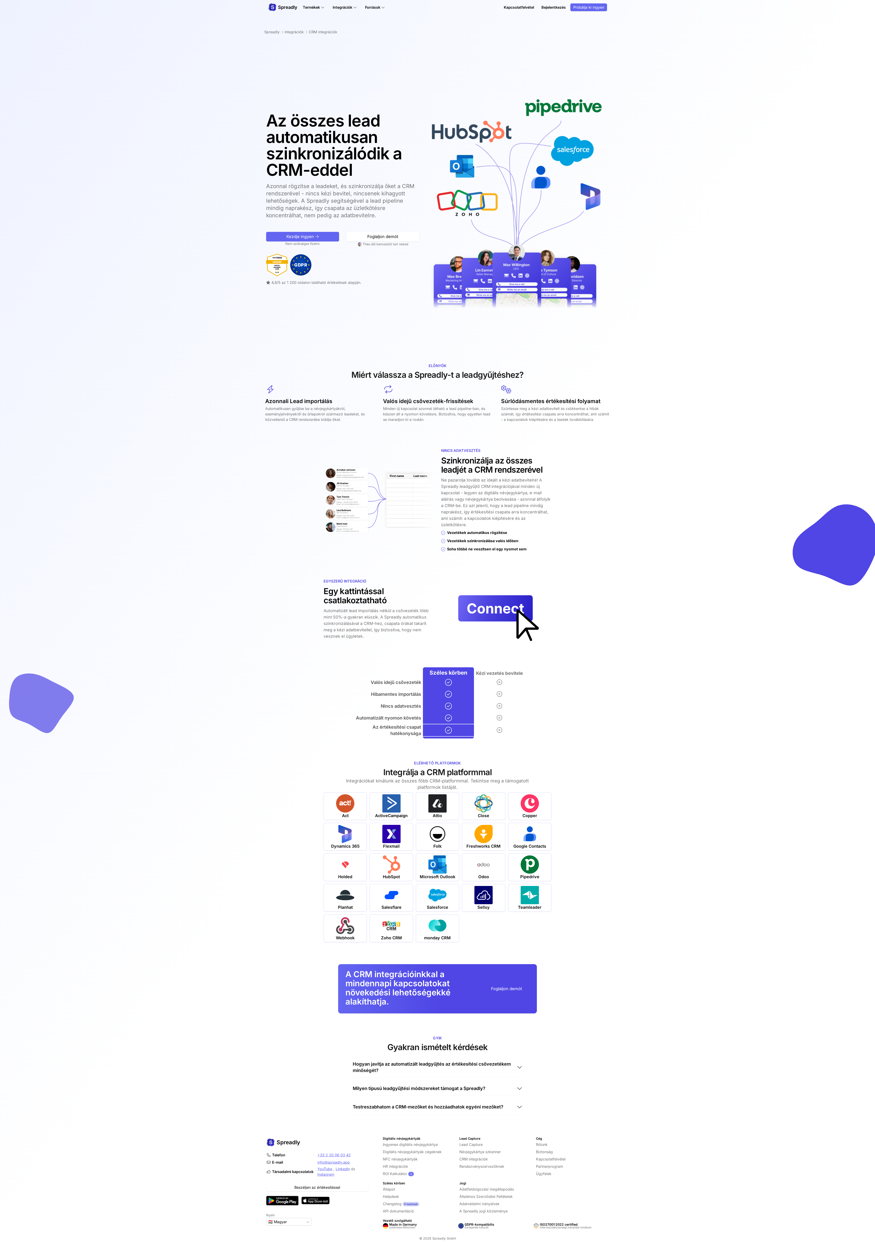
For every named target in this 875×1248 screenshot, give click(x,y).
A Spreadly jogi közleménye (483, 1211)
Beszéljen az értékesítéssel (317, 1187)
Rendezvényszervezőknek (481, 1166)
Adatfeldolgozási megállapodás (486, 1189)
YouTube (324, 1169)
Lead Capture (471, 1144)
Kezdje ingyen (300, 236)
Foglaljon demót (382, 236)
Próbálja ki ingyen (588, 7)
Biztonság (544, 1152)
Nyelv (270, 1215)
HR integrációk (395, 1166)
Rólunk (542, 1144)
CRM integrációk (473, 1159)
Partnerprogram (549, 1166)
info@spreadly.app (333, 1162)
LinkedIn (343, 1169)
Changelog (392, 1203)
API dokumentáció (398, 1211)
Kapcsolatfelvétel (519, 7)
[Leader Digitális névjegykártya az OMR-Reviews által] (277, 265)
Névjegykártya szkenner (480, 1152)
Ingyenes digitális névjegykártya (410, 1144)
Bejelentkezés (553, 7)
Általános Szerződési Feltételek (486, 1196)
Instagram (325, 1174)
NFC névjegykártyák (400, 1159)
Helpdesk (391, 1196)
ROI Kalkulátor (395, 1173)
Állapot (389, 1189)
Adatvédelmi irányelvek (479, 1203)
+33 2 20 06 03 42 (334, 1155)
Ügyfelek (543, 1173)
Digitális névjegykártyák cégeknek (412, 1152)
